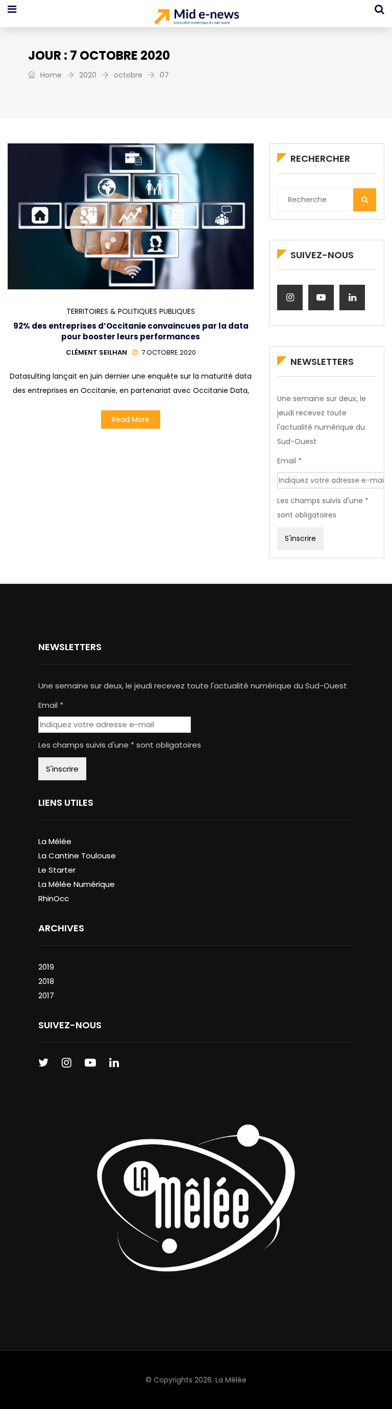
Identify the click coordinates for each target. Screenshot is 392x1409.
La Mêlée (54, 841)
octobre (128, 75)
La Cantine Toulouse (77, 855)
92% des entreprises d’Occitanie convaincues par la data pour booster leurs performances (131, 331)
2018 (46, 981)
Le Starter (57, 869)
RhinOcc (53, 898)
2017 (46, 995)
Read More (131, 419)
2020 (87, 75)
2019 (46, 966)
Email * (289, 461)
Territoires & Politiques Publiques (130, 311)
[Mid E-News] (196, 18)
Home (50, 75)
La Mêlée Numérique (76, 884)
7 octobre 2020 (168, 352)
